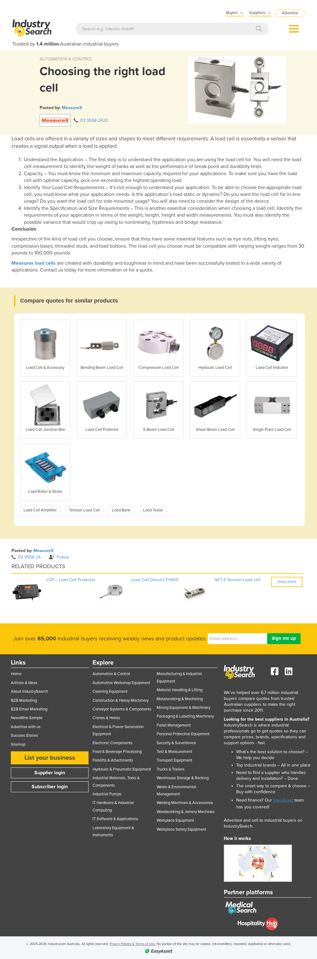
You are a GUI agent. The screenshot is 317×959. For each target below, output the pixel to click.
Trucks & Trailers (171, 769)
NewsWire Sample (26, 717)
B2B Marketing (24, 700)
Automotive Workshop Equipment (121, 682)
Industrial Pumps (107, 794)
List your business (49, 758)
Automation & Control (111, 673)
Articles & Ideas (24, 682)
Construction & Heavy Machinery (121, 700)
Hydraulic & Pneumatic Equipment (122, 769)
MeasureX (72, 107)
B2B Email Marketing (29, 709)
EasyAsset (283, 800)
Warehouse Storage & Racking (183, 778)
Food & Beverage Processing (117, 751)
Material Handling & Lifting (179, 689)
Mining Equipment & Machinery (183, 707)
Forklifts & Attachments (113, 760)
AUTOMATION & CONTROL (66, 59)
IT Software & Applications (115, 818)
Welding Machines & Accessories (185, 802)
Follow (63, 557)
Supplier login (49, 773)
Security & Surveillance (176, 742)
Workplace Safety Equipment (181, 829)
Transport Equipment (174, 760)
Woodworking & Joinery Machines (186, 811)
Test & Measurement (174, 751)
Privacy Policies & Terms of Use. (133, 944)
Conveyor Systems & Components (122, 709)
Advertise (290, 13)
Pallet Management (174, 725)
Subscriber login (50, 787)
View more (286, 581)
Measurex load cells (33, 263)
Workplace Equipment (175, 820)
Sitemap (18, 744)
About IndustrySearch (29, 691)
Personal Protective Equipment (183, 733)
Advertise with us (26, 726)
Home (16, 673)
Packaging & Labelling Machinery (185, 716)
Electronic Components (112, 742)
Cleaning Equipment (110, 691)
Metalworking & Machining (180, 698)
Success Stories (24, 735)
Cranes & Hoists (106, 717)
